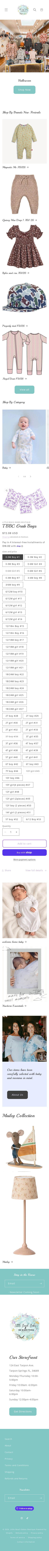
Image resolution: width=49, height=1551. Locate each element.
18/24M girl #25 (15, 695)
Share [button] (8, 870)
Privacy (8, 1458)
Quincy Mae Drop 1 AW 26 (18, 220)
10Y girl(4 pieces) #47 (18, 784)
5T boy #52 (12, 819)
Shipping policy (35, 1537)
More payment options (24, 859)
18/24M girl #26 (15, 702)
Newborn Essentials (12, 1006)
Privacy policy (37, 1533)
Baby (5, 467)
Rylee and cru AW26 (14, 273)
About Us (17, 1094)
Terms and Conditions (17, 1465)
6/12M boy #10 (14, 591)
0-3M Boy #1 (13, 557)
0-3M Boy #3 (13, 564)
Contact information (26, 1542)
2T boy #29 (32, 715)
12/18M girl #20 (15, 660)
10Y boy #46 (13, 778)
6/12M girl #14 (14, 619)
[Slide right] (30, 476)
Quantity (6, 826)
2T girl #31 (32, 722)
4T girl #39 (32, 750)
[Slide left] (18, 476)
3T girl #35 (32, 736)
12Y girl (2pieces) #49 (18, 798)
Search (8, 1439)
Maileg (6, 1262)
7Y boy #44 (12, 771)
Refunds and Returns (16, 1478)
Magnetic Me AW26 (14, 167)
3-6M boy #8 (35, 577)
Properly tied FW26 (13, 326)
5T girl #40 (12, 757)
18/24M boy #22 (15, 674)
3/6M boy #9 (13, 584)
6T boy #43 (32, 764)
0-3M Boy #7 (13, 577)
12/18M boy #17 (15, 639)
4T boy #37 (32, 743)
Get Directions (23, 1411)
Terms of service (17, 1537)
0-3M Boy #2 (35, 557)
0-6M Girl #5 (14, 571)
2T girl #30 (12, 722)
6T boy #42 (12, 764)
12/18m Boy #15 (15, 626)
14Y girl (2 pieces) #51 (18, 812)
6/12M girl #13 (14, 612)
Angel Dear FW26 (13, 378)
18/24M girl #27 (15, 708)
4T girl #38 (12, 750)
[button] (6, 9)
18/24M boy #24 (15, 688)
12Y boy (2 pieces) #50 (18, 805)
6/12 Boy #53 (33, 819)
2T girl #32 (12, 729)
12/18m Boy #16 (15, 633)
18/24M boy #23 (15, 681)
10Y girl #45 (34, 771)
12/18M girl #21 (15, 667)
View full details (34, 870)
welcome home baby (13, 942)
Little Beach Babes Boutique (23, 1529)
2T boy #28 (12, 715)
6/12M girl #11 (14, 598)
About (8, 1445)
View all (24, 389)
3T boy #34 (13, 737)
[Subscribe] (40, 1283)
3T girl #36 (12, 743)
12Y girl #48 (12, 791)
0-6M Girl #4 (35, 564)
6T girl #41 (32, 757)
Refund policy (22, 1533)
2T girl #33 (32, 729)
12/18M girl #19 (15, 653)
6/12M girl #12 (14, 605)
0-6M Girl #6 (35, 570)
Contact (9, 1452)
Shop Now (24, 89)
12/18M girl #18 (15, 646)
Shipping (5, 537)
